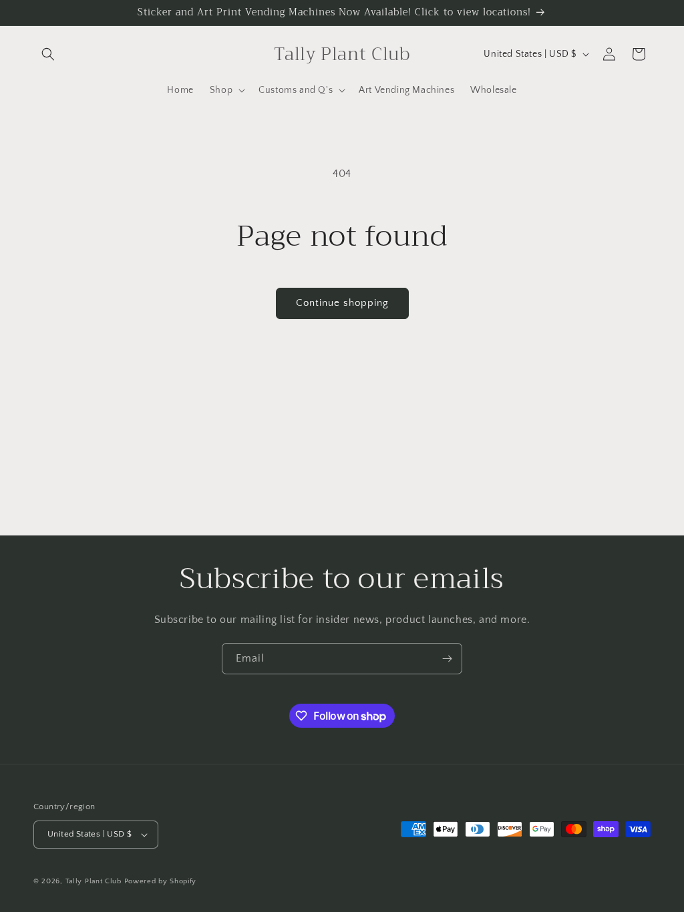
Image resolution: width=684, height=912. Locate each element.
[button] (48, 54)
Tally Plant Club (93, 881)
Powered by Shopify (160, 881)
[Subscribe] (447, 658)
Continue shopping (342, 302)
